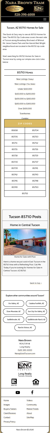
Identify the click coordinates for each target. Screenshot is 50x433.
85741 (35, 168)
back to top (35, 283)
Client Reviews (10, 413)
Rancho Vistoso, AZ (25, 327)
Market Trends (32, 409)
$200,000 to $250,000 (25, 99)
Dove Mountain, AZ (13, 311)
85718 (15, 155)
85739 (15, 168)
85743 (35, 174)
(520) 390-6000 (25, 350)
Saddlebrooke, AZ (13, 319)
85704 (35, 130)
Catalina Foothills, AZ (36, 303)
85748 (35, 181)
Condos (25, 118)
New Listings (25, 79)
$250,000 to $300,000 (25, 104)
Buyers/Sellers (10, 409)
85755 (25, 193)
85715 (14, 149)
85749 (15, 187)
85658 (15, 130)
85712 (35, 143)
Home (6, 400)
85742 (15, 174)
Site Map (30, 417)
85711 (14, 143)
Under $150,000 (25, 89)
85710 (35, 137)
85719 (35, 155)
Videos (29, 400)
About (29, 413)
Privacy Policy (9, 422)
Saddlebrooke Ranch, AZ (36, 319)
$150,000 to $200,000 (25, 94)
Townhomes (25, 113)
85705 (15, 137)
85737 (35, 162)
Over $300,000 (25, 108)
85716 (35, 149)
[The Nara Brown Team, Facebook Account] (32, 392)
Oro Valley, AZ (13, 303)
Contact (7, 417)
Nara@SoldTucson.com (25, 353)
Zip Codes (25, 123)
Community (32, 405)
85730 (15, 162)
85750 (35, 187)
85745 (15, 181)
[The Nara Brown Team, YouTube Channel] (17, 392)
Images (7, 405)
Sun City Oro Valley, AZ (36, 311)
